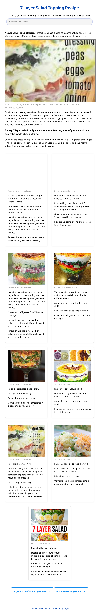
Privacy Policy (52, 608)
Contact (40, 608)
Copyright (64, 608)
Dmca (33, 608)
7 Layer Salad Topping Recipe (49, 7)
